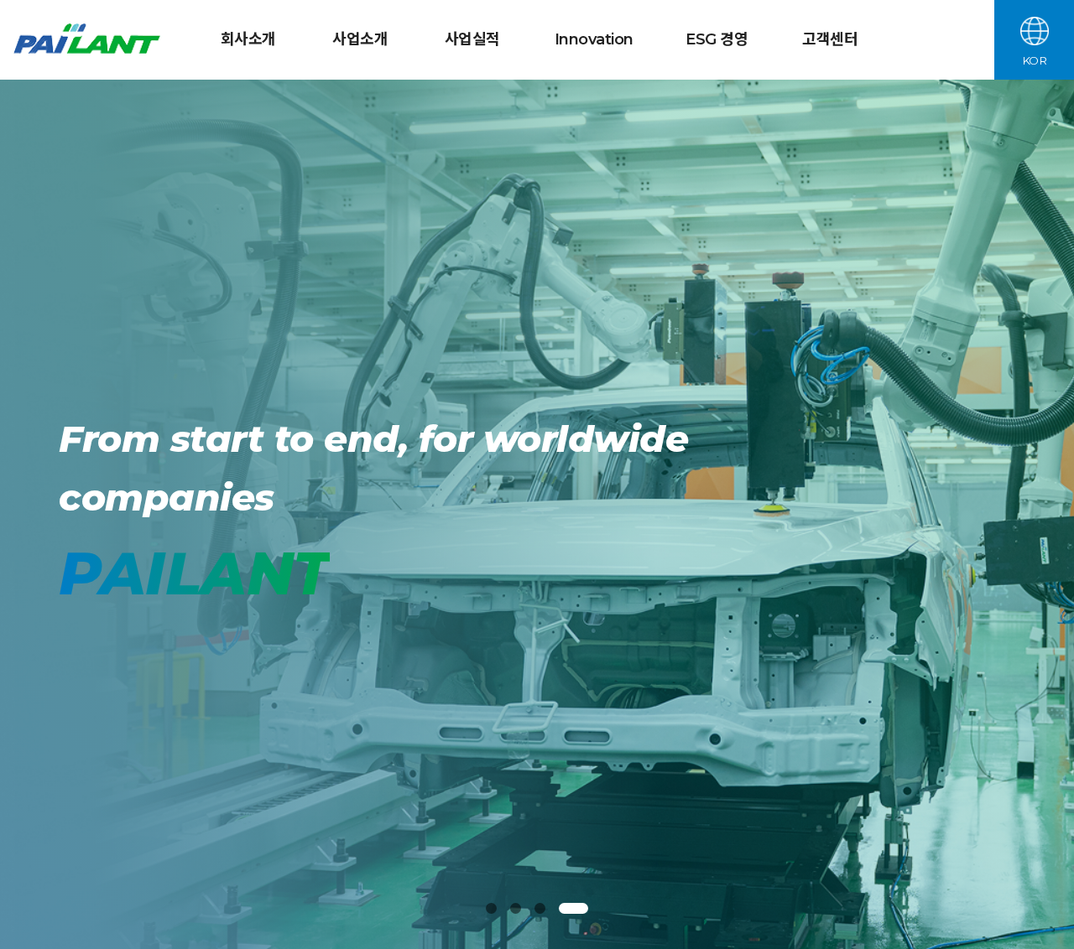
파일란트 (88, 40)
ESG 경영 (717, 39)
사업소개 (360, 39)
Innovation (594, 39)
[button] (500, 908)
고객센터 (830, 39)
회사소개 (248, 39)
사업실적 (472, 39)
